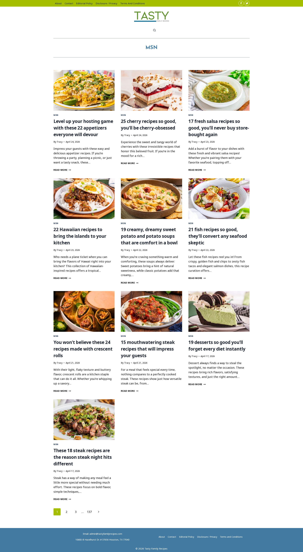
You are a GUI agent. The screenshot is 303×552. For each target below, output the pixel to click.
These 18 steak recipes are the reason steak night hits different (82, 457)
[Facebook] (241, 3)
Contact (69, 3)
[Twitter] (247, 3)
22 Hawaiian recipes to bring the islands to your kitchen (79, 236)
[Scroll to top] (294, 547)
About (58, 3)
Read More (62, 169)
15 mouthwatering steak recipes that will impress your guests (148, 348)
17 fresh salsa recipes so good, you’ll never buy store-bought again (218, 127)
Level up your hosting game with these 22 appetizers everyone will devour (83, 127)
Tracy (59, 141)
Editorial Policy (84, 3)
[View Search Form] (154, 30)
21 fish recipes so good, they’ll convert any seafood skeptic (217, 236)
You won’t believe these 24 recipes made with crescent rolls (83, 348)
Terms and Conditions (132, 3)
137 (89, 512)
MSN (55, 115)
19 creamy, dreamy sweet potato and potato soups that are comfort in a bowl (149, 236)
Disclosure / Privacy (106, 3)
